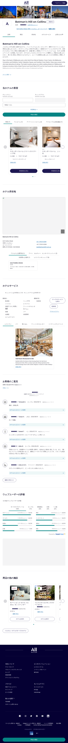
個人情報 (58, 723)
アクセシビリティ (54, 311)
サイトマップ (8, 689)
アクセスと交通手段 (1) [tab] (18, 253)
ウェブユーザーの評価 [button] (14, 494)
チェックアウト (40, 95)
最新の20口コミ (9, 480)
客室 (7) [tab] (7, 122)
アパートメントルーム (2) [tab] (34, 122)
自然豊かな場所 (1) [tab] (24, 257)
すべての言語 (8, 692)
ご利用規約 (27, 725)
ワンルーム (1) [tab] (18, 122)
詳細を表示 (18, 367)
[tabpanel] (34, 151)
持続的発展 (8, 675)
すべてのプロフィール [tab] (17, 508)
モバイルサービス (38, 687)
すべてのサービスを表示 (57, 300)
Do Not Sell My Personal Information (43, 725)
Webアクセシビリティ (11, 687)
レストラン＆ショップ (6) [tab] (41, 257)
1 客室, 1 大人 (8, 105)
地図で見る (15, 613)
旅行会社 (36, 672)
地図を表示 (52, 29)
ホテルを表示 (20, 619)
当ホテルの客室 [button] (10, 88)
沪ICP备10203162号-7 (39, 729)
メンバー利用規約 (48, 723)
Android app (37, 692)
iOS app (36, 689)
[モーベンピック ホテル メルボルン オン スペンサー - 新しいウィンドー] (20, 592)
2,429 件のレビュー (33, 25)
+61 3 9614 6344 (41, 241)
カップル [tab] (30, 508)
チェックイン (8, 95)
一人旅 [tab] (55, 508)
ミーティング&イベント (40, 669)
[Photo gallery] (34, 12)
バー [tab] (16, 324)
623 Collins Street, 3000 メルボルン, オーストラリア (32, 29)
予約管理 (7, 701)
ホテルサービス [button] (10, 285)
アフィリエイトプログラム (12, 677)
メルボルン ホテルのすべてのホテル (15, 631)
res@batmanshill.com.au (43, 247)
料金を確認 (34, 739)
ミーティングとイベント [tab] (56, 324)
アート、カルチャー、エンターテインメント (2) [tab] (43, 253)
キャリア (7, 672)
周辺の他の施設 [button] (10, 578)
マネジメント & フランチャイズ (13, 669)
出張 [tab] (48, 508)
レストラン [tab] (8, 324)
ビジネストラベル (38, 667)
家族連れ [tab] (40, 508)
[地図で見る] (34, 215)
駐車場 (54, 306)
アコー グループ (9, 667)
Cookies (19, 725)
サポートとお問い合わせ (11, 704)
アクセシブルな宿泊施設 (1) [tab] (54, 122)
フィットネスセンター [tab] (38, 324)
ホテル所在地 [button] (9, 191)
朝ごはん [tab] (24, 324)
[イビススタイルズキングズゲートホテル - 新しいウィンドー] (45, 592)
